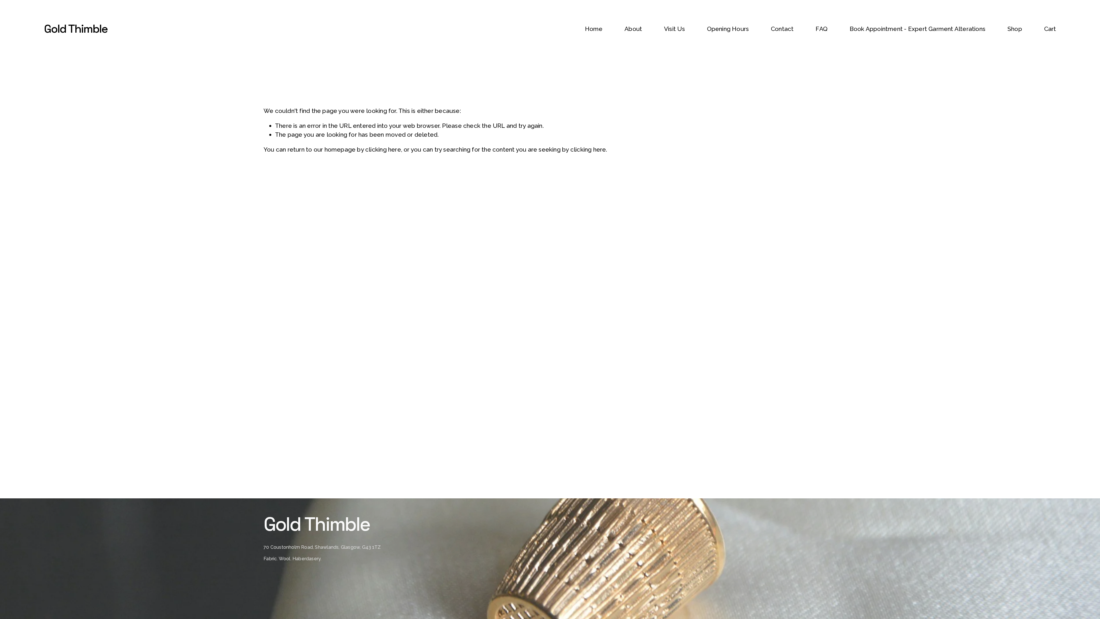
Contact (782, 28)
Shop (1014, 28)
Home (594, 28)
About (633, 28)
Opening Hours (728, 28)
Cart (1050, 28)
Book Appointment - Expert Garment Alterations (917, 28)
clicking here (383, 149)
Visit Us (674, 28)
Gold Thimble (75, 28)
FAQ (822, 28)
